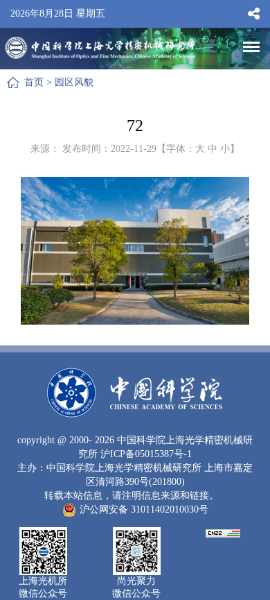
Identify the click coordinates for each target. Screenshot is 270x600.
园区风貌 (74, 82)
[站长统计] (223, 532)
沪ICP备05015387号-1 (146, 454)
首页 (34, 82)
